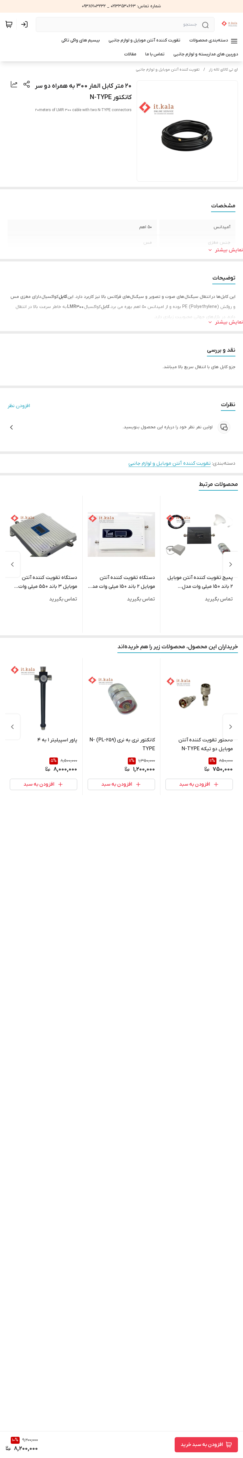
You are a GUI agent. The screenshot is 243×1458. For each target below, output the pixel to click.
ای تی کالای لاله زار (223, 69)
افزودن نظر (19, 406)
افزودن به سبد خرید (202, 1445)
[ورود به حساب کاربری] (26, 24)
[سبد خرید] (9, 24)
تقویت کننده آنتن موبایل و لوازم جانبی (168, 69)
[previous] (230, 564)
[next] (12, 564)
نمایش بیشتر (229, 250)
